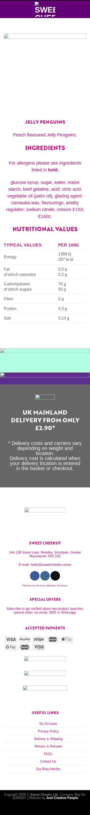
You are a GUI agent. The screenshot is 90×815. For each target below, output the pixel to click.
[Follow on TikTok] (55, 576)
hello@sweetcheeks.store (51, 565)
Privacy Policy (48, 731)
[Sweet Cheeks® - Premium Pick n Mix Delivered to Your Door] (45, 9)
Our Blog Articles (48, 769)
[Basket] (83, 9)
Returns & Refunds (48, 746)
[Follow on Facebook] (34, 576)
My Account (48, 724)
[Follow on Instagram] (45, 576)
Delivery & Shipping (48, 739)
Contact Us (48, 761)
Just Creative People (62, 798)
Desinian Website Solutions (52, 585)
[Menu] (6, 9)
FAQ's (48, 754)
